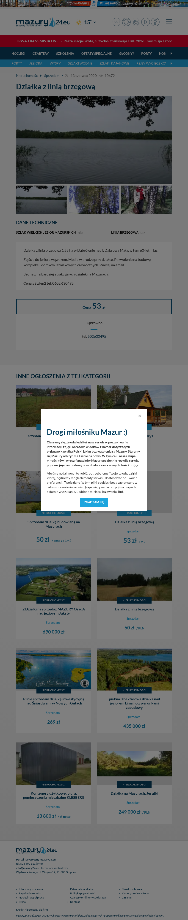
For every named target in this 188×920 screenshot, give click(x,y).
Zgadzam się (94, 502)
